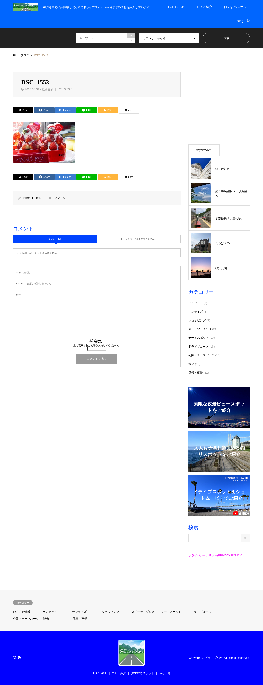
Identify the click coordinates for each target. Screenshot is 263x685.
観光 (191, 364)
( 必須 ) (23, 272)
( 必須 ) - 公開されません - (34, 283)
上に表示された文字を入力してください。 (96, 345)
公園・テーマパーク (201, 355)
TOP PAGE (176, 7)
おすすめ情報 (21, 611)
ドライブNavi (213, 657)
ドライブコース (198, 346)
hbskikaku (36, 197)
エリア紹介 (204, 7)
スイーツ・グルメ (199, 329)
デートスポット (198, 337)
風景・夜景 (195, 372)
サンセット (195, 303)
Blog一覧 (243, 21)
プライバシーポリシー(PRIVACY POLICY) (215, 555)
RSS (19, 657)
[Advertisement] (219, 106)
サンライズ (195, 311)
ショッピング (197, 320)
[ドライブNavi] (25, 7)
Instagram (14, 657)
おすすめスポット (237, 7)
